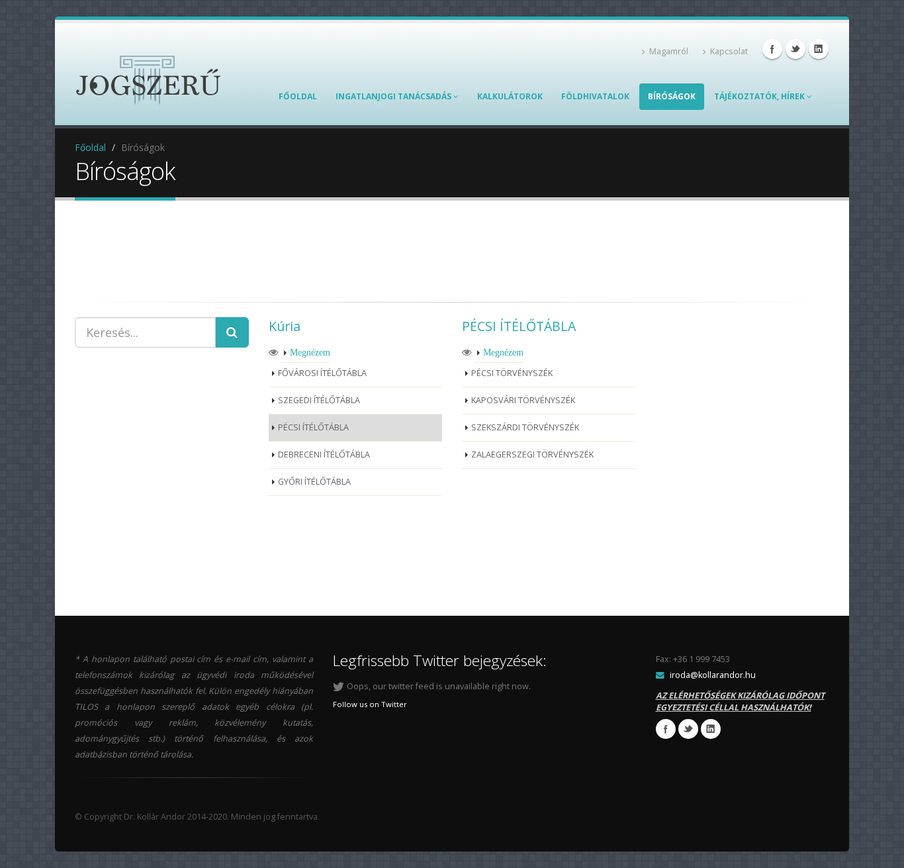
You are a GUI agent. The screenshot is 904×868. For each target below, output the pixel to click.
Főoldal (298, 96)
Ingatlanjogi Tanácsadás (394, 96)
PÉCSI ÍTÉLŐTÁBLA (313, 427)
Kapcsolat (729, 51)
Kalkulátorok (510, 96)
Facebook (772, 49)
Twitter (795, 49)
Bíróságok (672, 96)
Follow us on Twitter (370, 704)
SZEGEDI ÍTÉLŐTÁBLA (319, 400)
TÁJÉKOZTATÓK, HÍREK (760, 96)
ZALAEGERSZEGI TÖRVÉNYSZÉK (532, 454)
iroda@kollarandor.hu (713, 675)
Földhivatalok (595, 96)
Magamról (668, 51)
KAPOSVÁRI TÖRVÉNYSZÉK (523, 400)
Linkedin (819, 49)
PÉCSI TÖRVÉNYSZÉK (512, 373)
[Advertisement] (452, 253)
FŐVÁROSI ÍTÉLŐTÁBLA (322, 373)
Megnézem (310, 352)
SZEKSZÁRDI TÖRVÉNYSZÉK (525, 427)
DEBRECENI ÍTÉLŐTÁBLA (324, 454)
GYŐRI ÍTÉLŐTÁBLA (314, 481)
